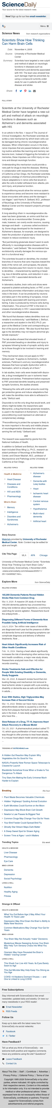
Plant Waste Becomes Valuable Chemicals (24, 797)
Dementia (8, 869)
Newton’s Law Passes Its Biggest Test (22, 814)
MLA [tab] (24, 555)
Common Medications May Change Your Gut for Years (26, 929)
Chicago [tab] (44, 555)
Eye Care (8, 861)
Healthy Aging (10, 891)
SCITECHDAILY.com (21, 748)
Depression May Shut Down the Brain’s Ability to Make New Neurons (27, 922)
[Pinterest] (25, 91)
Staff (21, 1071)
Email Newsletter (14, 1006)
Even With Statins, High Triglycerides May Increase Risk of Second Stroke (23, 698)
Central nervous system (40, 503)
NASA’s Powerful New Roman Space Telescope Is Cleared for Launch (26, 764)
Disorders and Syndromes (14, 518)
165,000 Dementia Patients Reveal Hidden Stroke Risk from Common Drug (23, 596)
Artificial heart (39, 521)
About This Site (9, 1071)
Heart (35, 488)
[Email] (34, 91)
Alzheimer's (12, 524)
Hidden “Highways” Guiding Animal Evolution (25, 801)
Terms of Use (42, 1075)
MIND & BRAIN (7, 865)
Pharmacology (14, 496)
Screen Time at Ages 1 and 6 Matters (21, 835)
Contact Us (11, 1063)
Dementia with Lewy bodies (40, 482)
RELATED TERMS (36, 467)
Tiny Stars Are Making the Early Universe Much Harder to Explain (24, 779)
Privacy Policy (10, 1075)
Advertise (43, 1071)
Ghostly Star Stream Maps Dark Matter (22, 826)
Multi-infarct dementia (38, 515)
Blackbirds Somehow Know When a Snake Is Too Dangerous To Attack (25, 771)
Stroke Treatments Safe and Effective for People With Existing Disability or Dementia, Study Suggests (24, 672)
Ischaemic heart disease (40, 495)
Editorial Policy (26, 1075)
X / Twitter (10, 1035)
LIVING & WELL (8, 883)
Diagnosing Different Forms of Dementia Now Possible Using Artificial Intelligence (25, 621)
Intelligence (12, 511)
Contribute (31, 1071)
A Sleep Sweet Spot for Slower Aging (21, 831)
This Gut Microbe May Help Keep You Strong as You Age (26, 971)
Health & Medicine (12, 473)
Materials (6, 539)
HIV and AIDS (14, 491)
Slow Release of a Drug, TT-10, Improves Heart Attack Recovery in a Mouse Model (25, 723)
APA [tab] (33, 555)
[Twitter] (20, 91)
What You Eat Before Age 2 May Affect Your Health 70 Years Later (24, 915)
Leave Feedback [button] (14, 1058)
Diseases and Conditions (13, 485)
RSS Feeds (11, 1011)
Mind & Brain (10, 501)
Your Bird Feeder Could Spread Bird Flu (23, 822)
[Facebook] (16, 91)
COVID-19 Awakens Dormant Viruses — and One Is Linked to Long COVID (25, 978)
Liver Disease (10, 852)
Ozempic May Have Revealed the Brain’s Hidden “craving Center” (23, 953)
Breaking (6, 790)
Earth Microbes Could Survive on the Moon (24, 805)
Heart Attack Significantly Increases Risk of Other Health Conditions (24, 646)
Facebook (10, 1031)
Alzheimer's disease (38, 475)
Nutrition (8, 887)
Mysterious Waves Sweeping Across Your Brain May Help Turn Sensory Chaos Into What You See (26, 945)
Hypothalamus (40, 508)
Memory (11, 507)
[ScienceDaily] (19, 4)
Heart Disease (14, 479)
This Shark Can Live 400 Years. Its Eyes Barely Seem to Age (26, 964)
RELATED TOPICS (11, 467)
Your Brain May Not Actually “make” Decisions (26, 938)
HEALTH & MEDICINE (10, 848)
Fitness (7, 895)
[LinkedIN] (29, 91)
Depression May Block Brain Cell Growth (23, 809)
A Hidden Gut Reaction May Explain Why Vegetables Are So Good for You (21, 757)
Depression (9, 874)
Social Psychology (13, 878)
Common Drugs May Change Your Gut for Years (26, 818)
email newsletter (38, 16)
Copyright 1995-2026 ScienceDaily (20, 1079)
